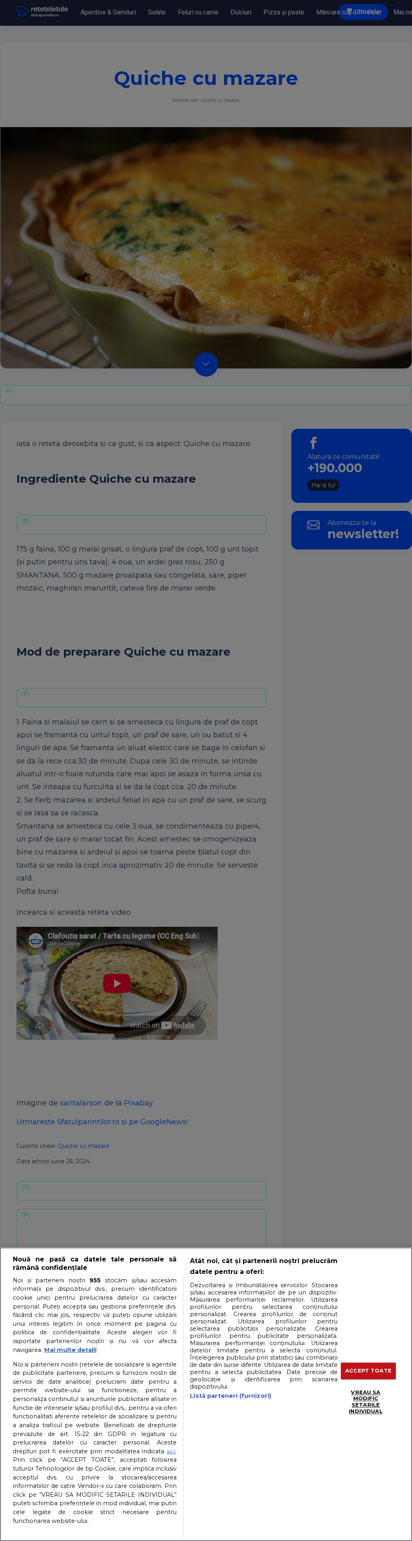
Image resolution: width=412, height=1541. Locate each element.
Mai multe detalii (70, 1350)
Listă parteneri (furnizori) (230, 1395)
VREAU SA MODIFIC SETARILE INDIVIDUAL (365, 1401)
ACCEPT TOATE (368, 1371)
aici (171, 1451)
